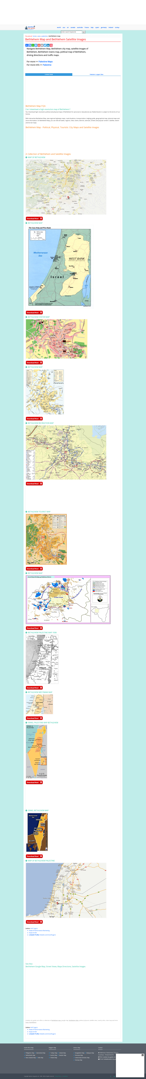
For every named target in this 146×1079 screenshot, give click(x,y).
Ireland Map (62, 1053)
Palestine (47, 64)
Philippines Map (30, 1053)
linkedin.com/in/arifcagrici (47, 935)
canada (73, 27)
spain (97, 27)
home (34, 36)
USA (64, 27)
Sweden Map (62, 1055)
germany (104, 27)
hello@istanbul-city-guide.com (112, 1059)
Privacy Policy (58, 1076)
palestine (44, 36)
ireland (111, 27)
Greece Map (76, 1047)
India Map (40, 1057)
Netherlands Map (30, 1055)
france (87, 27)
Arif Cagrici (34, 928)
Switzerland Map (40, 1053)
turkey (117, 27)
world (59, 27)
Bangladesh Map (79, 1053)
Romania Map (79, 1055)
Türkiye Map (53, 1053)
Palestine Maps (46, 61)
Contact (100, 1047)
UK (68, 27)
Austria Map (53, 1055)
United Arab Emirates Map (82, 1057)
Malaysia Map (90, 1053)
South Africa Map (28, 1047)
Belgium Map (52, 1047)
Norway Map (78, 1060)
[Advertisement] (73, 12)
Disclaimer (65, 1076)
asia (39, 36)
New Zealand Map (31, 1057)
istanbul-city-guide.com (109, 1057)
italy (92, 27)
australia (80, 27)
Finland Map (53, 1057)
